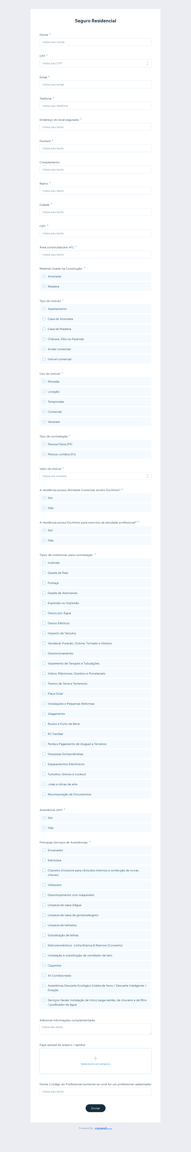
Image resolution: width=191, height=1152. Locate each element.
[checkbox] (95, 563)
